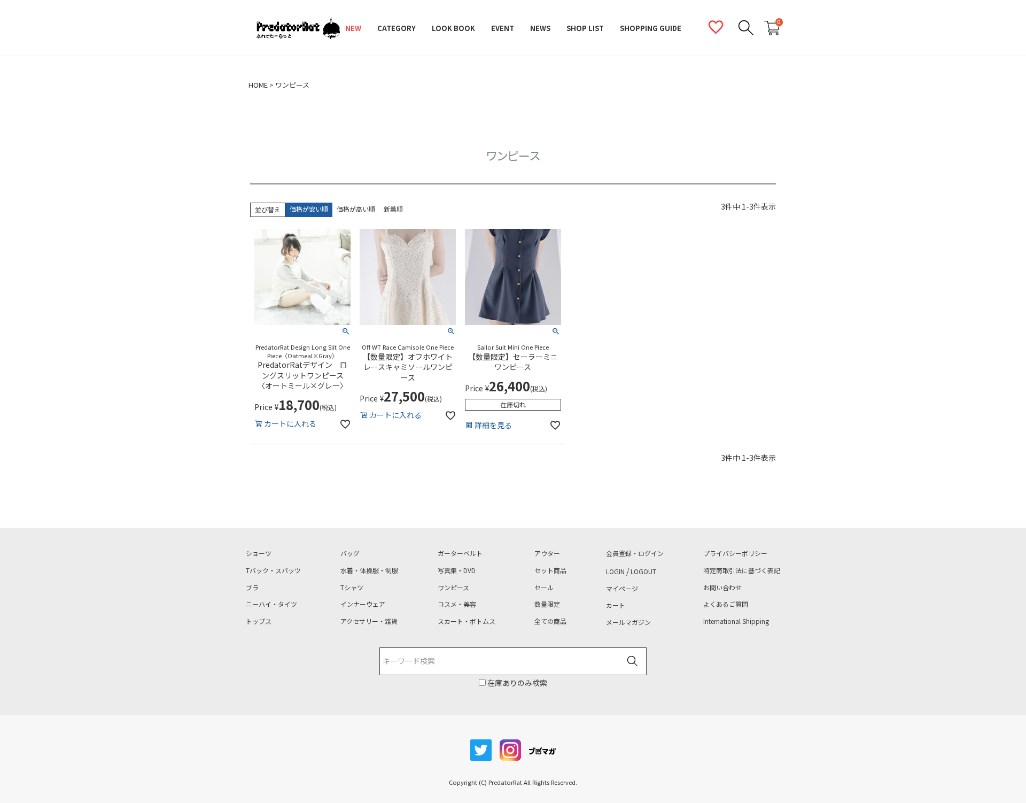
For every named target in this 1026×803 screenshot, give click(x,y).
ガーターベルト (460, 553)
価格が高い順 (356, 209)
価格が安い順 (309, 209)
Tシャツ (351, 587)
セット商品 (550, 570)
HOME (258, 85)
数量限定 (547, 604)
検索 (632, 662)
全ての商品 (550, 621)
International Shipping (736, 621)
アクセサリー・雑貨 (369, 621)
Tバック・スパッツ (273, 570)
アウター (547, 553)
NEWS (540, 28)
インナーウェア (362, 604)
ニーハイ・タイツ (271, 604)
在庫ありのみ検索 (516, 682)
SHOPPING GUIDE (650, 28)
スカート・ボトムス (466, 621)
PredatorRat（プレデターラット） (298, 28)
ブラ (252, 587)
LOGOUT (643, 571)
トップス (258, 621)
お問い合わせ (722, 587)
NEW (353, 28)
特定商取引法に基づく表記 (741, 570)
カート (615, 605)
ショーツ (258, 553)
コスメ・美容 (457, 604)
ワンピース (453, 587)
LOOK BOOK (453, 28)
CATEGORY (396, 28)
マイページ (622, 588)
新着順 (393, 209)
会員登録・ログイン (635, 553)
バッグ (350, 553)
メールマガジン (628, 622)
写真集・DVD (457, 570)
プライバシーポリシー (735, 553)
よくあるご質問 (725, 604)
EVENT (502, 28)
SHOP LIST (585, 28)
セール (544, 587)
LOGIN (615, 571)
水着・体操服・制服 (369, 570)
